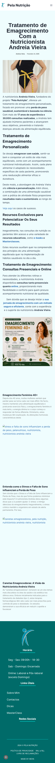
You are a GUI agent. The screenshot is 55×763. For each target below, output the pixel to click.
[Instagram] (27, 730)
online (14, 286)
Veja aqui (8, 208)
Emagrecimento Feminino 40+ (20, 395)
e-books (38, 238)
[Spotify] (35, 730)
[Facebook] (20, 730)
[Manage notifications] (6, 757)
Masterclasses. (11, 241)
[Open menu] (51, 5)
